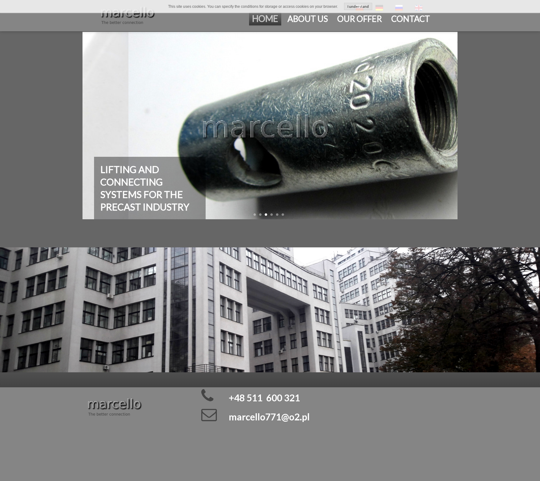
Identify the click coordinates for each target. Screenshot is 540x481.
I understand (358, 6)
